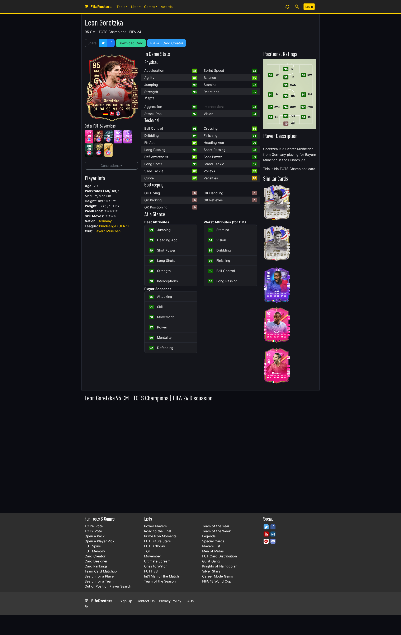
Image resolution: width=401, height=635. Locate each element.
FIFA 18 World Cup (216, 581)
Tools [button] (121, 7)
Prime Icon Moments (160, 536)
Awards (167, 7)
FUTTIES (151, 571)
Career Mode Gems (217, 576)
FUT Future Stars (157, 541)
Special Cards (213, 541)
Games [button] (149, 7)
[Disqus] (200, 456)
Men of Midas (213, 551)
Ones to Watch (155, 566)
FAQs (190, 601)
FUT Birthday (154, 546)
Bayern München (107, 231)
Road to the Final (157, 531)
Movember (152, 556)
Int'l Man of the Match (161, 576)
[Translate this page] (86, 606)
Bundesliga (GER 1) (114, 226)
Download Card (130, 43)
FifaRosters (101, 601)
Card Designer (96, 561)
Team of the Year (215, 526)
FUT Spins (93, 546)
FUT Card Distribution (219, 556)
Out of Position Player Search (108, 586)
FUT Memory (95, 551)
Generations (110, 166)
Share (92, 43)
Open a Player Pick (99, 541)
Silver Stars (211, 571)
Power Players (155, 526)
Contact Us (146, 601)
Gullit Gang (211, 561)
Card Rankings (96, 566)
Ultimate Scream (157, 561)
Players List (211, 546)
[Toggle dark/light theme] (287, 6)
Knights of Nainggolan (219, 566)
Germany (105, 221)
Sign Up (126, 601)
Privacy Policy (170, 601)
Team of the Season (160, 581)
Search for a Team (99, 581)
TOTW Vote (94, 526)
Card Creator (166, 43)
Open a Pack (95, 536)
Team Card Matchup (101, 571)
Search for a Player (100, 576)
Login (309, 6)
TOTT (148, 551)
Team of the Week (216, 531)
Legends (209, 536)
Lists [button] (134, 7)
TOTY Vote (93, 531)
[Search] (297, 6)
